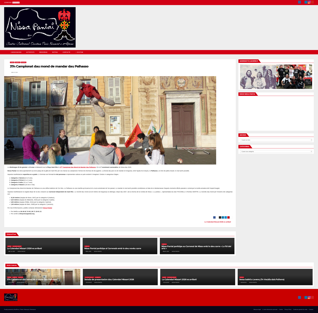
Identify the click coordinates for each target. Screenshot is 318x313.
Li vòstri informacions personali (269, 309)
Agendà (12, 62)
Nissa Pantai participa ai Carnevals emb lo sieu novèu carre (112, 248)
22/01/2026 (11, 282)
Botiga (55, 52)
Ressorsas (43, 52)
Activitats (30, 52)
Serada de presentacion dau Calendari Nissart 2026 (109, 279)
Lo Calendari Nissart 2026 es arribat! (217, 222)
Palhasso (23, 62)
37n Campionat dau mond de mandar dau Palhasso (32, 279)
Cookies (281, 309)
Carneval (17, 62)
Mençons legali (257, 309)
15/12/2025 (89, 282)
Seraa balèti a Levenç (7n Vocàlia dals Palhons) (261, 279)
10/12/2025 (166, 282)
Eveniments (98, 277)
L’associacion (16, 52)
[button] (309, 52)
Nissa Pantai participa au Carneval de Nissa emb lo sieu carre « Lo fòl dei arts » (196, 247)
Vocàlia (242, 277)
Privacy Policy (288, 309)
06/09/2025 (244, 282)
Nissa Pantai (21, 251)
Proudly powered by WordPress (12, 309)
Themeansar (33, 309)
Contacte (67, 52)
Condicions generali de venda (300, 309)
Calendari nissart (17, 246)
